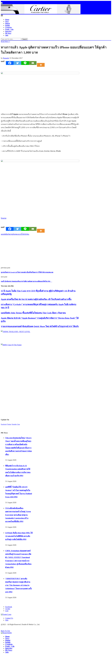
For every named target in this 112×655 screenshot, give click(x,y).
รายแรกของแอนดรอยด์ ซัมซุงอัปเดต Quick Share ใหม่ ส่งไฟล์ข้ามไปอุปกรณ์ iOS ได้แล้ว (40, 326)
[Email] (33, 63)
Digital (7, 23)
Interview (8, 31)
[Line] (25, 63)
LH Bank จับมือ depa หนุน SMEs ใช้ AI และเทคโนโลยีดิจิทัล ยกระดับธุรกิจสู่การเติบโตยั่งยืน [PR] (19, 536)
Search (24, 39)
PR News (8, 33)
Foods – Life (9, 29)
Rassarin (6, 58)
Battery (9, 234)
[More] (41, 63)
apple (3, 234)
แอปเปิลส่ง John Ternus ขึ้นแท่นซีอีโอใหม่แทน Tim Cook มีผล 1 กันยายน (33, 313)
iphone (14, 234)
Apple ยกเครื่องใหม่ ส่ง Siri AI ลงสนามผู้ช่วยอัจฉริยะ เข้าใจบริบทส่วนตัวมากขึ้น (36, 299)
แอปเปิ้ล (20, 234)
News (7, 21)
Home (7, 19)
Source (3, 218)
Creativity (8, 27)
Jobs (6, 35)
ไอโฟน (26, 234)
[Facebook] (10, 63)
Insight (7, 25)
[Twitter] (17, 63)
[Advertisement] (40, 251)
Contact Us (9, 618)
